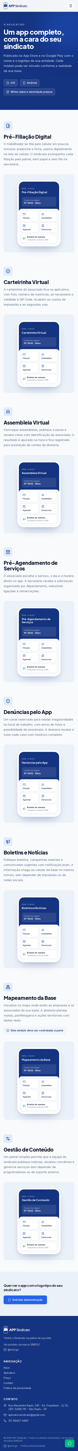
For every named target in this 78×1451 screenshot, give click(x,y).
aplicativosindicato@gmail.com (26, 1414)
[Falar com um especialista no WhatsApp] (69, 1443)
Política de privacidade (17, 1388)
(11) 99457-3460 (18, 1420)
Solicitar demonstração (27, 1299)
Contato (8, 1382)
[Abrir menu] (70, 5)
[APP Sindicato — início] (34, 6)
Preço (7, 1377)
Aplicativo (9, 1372)
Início (7, 1367)
